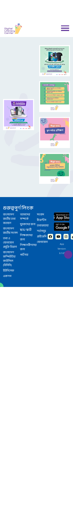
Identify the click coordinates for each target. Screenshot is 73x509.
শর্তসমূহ (42, 167)
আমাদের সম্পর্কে (25, 152)
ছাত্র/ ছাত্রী (26, 170)
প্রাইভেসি (42, 172)
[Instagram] (66, 171)
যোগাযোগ (43, 178)
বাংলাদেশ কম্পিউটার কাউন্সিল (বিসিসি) (9, 196)
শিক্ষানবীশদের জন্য (28, 188)
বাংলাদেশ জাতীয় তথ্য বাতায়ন (10, 154)
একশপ (7, 215)
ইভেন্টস (42, 155)
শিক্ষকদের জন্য (27, 178)
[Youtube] (58, 171)
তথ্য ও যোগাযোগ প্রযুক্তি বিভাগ (11, 179)
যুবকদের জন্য (25, 162)
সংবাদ (41, 149)
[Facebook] (50, 171)
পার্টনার (24, 196)
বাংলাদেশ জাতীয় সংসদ (11, 166)
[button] (63, 28)
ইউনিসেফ (9, 209)
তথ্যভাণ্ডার (43, 161)
